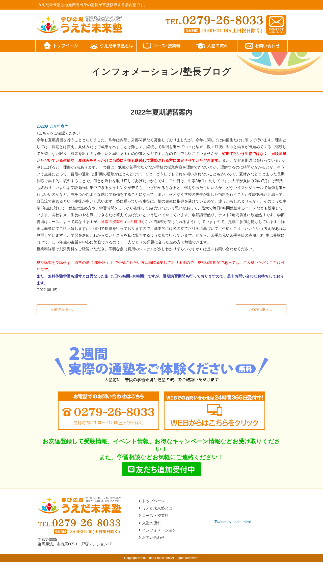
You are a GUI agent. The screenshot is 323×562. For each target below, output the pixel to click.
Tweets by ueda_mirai (232, 522)
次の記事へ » (261, 309)
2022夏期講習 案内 (52, 126)
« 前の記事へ (62, 309)
